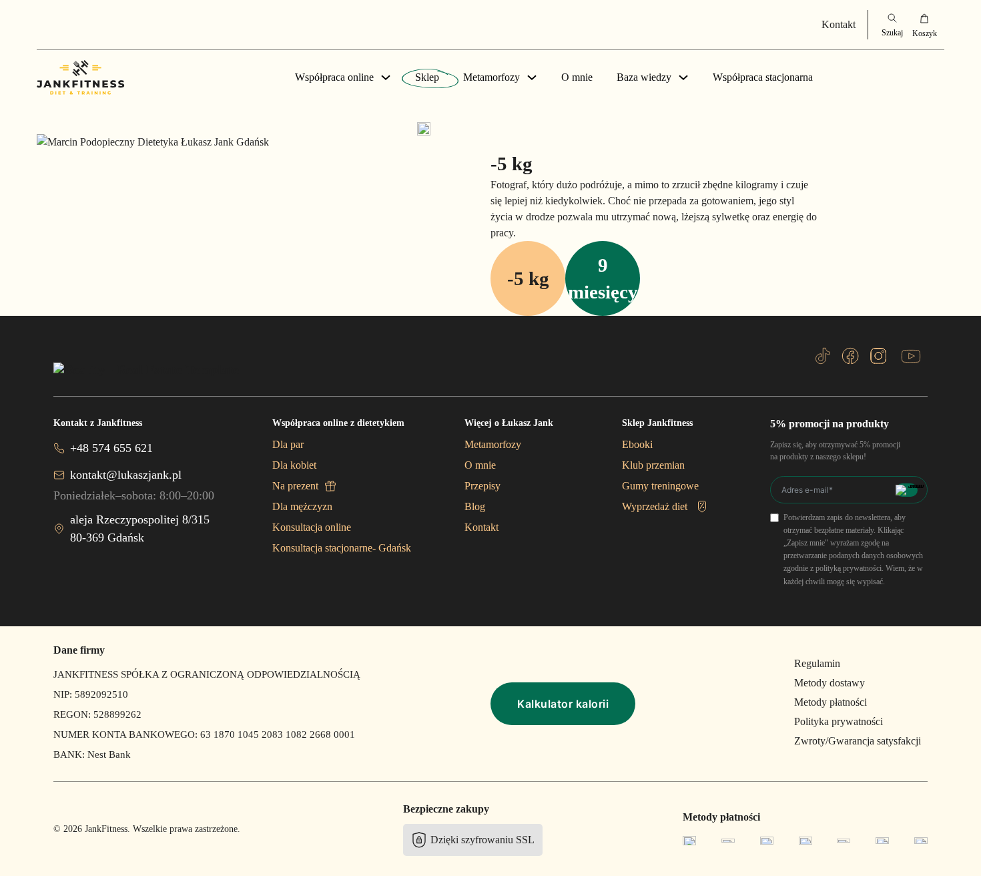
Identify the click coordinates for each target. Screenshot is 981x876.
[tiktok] (822, 356)
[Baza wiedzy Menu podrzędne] (683, 77)
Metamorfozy (491, 77)
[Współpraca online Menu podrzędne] (385, 77)
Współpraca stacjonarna (763, 77)
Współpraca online (334, 77)
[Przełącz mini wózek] (924, 25)
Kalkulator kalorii (563, 703)
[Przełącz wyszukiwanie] (892, 25)
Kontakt (839, 24)
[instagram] (878, 356)
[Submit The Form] (907, 490)
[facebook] (850, 356)
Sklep (427, 77)
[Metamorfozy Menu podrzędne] (532, 77)
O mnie (577, 77)
